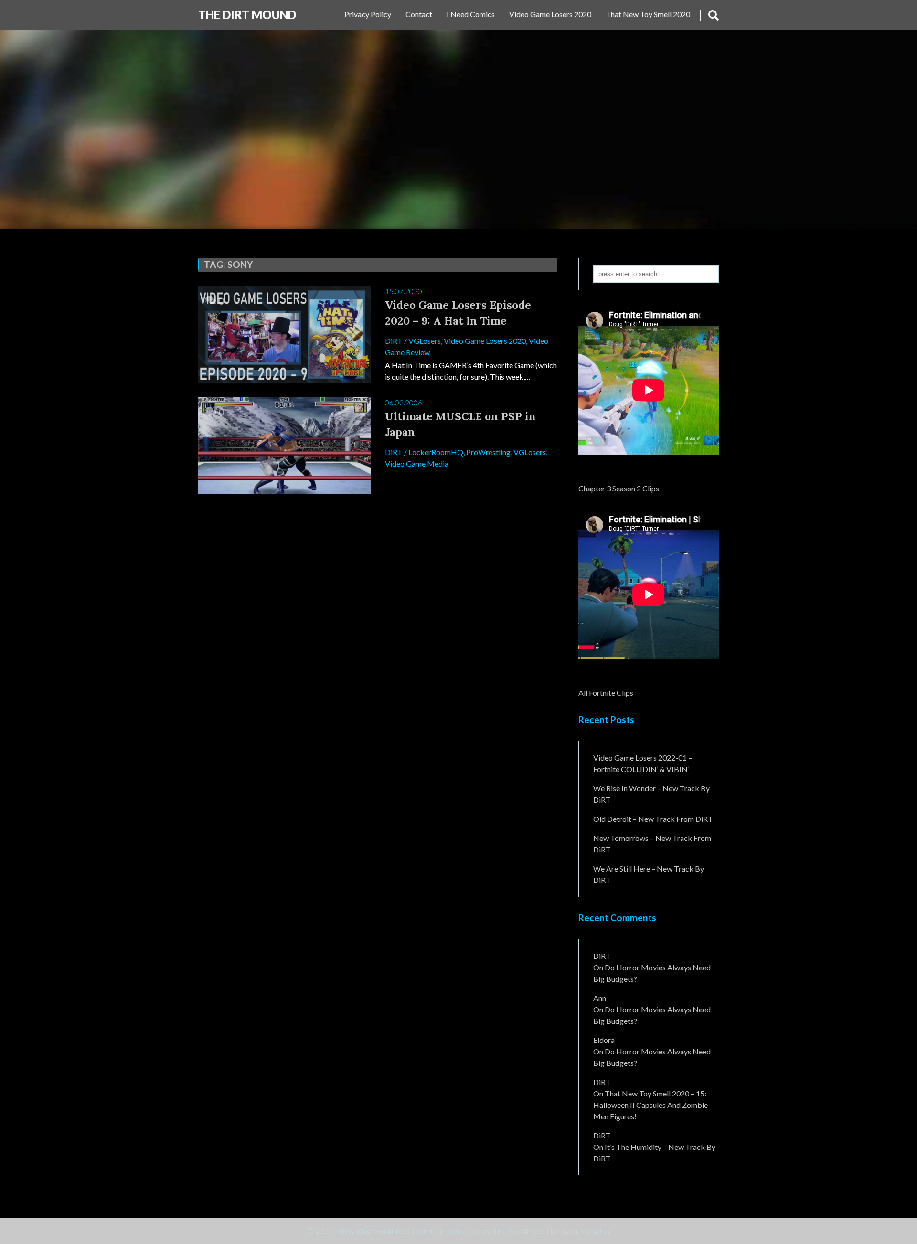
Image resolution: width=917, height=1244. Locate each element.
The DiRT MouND (247, 14)
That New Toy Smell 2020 (648, 14)
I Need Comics (471, 14)
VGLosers (424, 340)
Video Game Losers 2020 (550, 14)
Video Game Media (416, 463)
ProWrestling (488, 452)
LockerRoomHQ (435, 452)
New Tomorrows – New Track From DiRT (652, 843)
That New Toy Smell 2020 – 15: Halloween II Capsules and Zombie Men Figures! (650, 1105)
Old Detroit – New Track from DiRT (653, 818)
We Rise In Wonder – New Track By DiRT (651, 794)
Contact (418, 14)
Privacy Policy (367, 14)
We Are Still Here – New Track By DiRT (648, 874)
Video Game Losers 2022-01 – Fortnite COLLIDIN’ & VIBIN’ (642, 763)
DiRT (394, 340)
